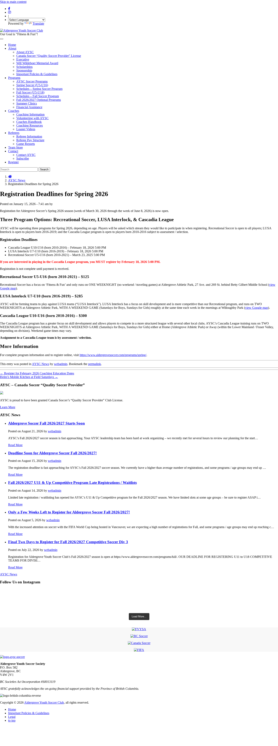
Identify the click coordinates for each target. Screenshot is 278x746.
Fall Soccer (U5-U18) (30, 92)
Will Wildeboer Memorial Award (37, 63)
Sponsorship (24, 70)
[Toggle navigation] (1, 39)
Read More (15, 445)
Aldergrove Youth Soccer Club (44, 702)
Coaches (13, 111)
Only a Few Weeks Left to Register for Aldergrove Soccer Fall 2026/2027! (69, 512)
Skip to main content (13, 1)
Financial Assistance (29, 107)
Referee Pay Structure (30, 140)
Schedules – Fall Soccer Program (37, 96)
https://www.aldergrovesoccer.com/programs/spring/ (113, 355)
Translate (38, 23)
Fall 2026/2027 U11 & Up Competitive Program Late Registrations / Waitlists (72, 482)
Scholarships (24, 66)
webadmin (60, 364)
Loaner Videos (25, 129)
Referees (13, 133)
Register (13, 162)
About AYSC (25, 52)
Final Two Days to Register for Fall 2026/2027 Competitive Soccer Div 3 (68, 542)
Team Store (15, 147)
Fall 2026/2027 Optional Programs (38, 100)
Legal (11, 716)
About (12, 48)
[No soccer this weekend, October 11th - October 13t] (139, 594)
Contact (13, 151)
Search (44, 169)
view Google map (256, 307)
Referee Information (29, 136)
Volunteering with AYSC (32, 118)
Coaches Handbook (29, 122)
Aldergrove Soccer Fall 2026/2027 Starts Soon (46, 423)
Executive (22, 59)
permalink (94, 364)
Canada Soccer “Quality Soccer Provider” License (48, 55)
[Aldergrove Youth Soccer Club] (21, 30)
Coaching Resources (29, 125)
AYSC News (16, 180)
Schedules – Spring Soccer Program (39, 88)
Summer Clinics (26, 103)
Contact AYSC (26, 155)
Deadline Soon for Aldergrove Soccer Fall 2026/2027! (52, 453)
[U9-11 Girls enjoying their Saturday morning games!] (139, 606)
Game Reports (25, 144)
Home (12, 44)
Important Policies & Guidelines (36, 74)
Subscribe (22, 158)
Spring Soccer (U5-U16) (32, 85)
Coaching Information (30, 114)
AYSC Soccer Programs (32, 81)
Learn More (7, 407)
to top (11, 720)
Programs (14, 77)
